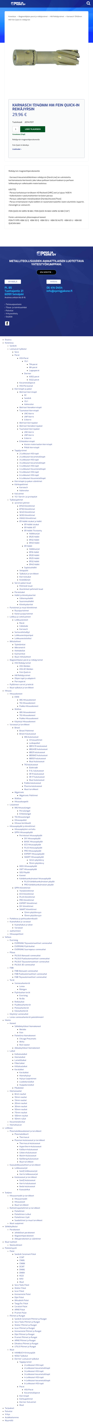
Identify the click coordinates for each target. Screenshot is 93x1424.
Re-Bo (22, 998)
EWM (17, 697)
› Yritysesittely (11, 313)
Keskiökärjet (24, 580)
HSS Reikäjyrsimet (23, 663)
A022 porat (34, 379)
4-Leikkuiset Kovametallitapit (32, 469)
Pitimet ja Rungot (17, 1316)
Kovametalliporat (27, 383)
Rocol (21, 623)
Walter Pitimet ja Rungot (26, 1325)
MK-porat (33, 367)
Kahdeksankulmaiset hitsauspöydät (35, 878)
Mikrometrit (20, 647)
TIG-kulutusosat (31, 764)
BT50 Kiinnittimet (27, 509)
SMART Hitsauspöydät (34, 857)
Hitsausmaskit (21, 1199)
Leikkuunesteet (21, 620)
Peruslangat (24, 811)
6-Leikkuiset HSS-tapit (29, 475)
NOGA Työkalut (21, 1356)
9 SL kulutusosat (36, 771)
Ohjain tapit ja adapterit (25, 678)
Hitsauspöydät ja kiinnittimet (22, 826)
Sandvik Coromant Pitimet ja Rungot (31, 1319)
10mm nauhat (21, 1097)
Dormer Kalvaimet (27, 1402)
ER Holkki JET (30, 527)
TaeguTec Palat (21, 1303)
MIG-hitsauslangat (23, 807)
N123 (21, 1275)
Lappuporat (34, 370)
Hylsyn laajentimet (27, 1078)
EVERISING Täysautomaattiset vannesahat (33, 943)
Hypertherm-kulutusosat (30, 1146)
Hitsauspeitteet (16, 934)
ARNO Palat (20, 1309)
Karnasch (23, 487)
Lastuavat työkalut (18, 349)
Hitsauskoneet (16, 694)
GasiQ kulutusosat (27, 1180)
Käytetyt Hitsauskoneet (25, 721)
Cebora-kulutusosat (28, 1152)
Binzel (17, 727)
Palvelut (8, 1411)
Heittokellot (20, 650)
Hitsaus (8, 691)
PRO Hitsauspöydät (32, 851)
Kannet (22, 875)
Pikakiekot (19, 1088)
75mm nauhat (21, 1112)
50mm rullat (20, 1118)
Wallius (18, 709)
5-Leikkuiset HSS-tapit (29, 472)
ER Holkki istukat (31, 524)
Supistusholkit (30, 567)
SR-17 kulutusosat (37, 777)
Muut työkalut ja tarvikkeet (22, 687)
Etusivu (8, 339)
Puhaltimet (19, 1211)
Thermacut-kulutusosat (29, 1143)
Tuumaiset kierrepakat (29, 429)
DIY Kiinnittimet (26, 906)
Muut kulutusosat (36, 761)
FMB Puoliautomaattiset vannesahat (31, 974)
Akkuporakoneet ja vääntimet (28, 1239)
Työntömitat (20, 644)
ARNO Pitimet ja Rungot (25, 1340)
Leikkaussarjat (21, 1168)
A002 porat (34, 376)
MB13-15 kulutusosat (38, 746)
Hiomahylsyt (25, 1075)
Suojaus (8, 1192)
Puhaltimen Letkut (23, 1214)
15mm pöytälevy (36, 863)
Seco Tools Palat (22, 1285)
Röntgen (23, 989)
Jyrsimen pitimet (22, 503)
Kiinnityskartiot (26, 604)
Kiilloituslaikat (21, 1066)
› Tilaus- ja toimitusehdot (16, 307)
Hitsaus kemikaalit (23, 823)
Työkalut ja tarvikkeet (29, 573)
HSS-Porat (23, 358)
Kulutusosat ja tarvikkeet (26, 1177)
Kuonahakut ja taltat (24, 925)
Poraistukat (20, 592)
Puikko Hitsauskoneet (28, 706)
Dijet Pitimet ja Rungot (25, 1334)
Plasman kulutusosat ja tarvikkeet (30, 1140)
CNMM (22, 1263)
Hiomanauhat (16, 1091)
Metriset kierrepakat (28, 423)
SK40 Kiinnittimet (27, 512)
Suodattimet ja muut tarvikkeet (28, 1220)
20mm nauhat (21, 1103)
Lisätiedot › (17, 149)
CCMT (21, 1257)
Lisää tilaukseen (33, 129)
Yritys (7, 1414)
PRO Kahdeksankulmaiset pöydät (39, 884)
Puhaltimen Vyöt (22, 1217)
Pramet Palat (21, 1313)
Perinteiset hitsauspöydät (30, 835)
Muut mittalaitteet (23, 657)
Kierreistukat (25, 577)
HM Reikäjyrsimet (57, 16)
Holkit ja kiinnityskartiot (25, 595)
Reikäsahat (19, 1002)
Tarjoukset (9, 1408)
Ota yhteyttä (45, 272)
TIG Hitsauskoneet (27, 703)
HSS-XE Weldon (26, 669)
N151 (21, 1279)
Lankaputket (34, 743)
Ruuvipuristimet (22, 610)
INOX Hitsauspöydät (28, 866)
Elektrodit (33, 767)
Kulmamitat (20, 654)
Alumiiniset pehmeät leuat (31, 589)
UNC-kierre (29, 413)
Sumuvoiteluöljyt (22, 632)
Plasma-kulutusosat (33, 786)
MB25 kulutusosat (37, 752)
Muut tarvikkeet (31, 789)
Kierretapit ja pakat (23, 389)
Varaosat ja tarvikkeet (20, 724)
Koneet (13, 1023)
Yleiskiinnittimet (26, 891)
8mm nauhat (20, 1094)
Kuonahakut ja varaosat (20, 921)
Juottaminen (15, 931)
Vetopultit (23, 570)
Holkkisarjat (34, 533)
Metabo (22, 1029)
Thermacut (24, 1137)
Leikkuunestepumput (24, 635)
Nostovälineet (16, 1245)
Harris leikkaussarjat (28, 1174)
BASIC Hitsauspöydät (33, 841)
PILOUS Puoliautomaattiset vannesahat (32, 958)
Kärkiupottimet (21, 484)
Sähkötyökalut (11, 1226)
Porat (17, 355)
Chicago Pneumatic (27, 1038)
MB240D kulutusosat (38, 749)
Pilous (12, 952)
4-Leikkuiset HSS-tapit (29, 466)
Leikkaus (9, 1128)
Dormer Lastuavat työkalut (27, 1359)
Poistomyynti (11, 1248)
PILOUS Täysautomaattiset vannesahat (32, 961)
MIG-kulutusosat (31, 737)
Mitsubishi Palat (22, 1300)
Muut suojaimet (16, 1223)
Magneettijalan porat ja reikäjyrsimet (33, 16)
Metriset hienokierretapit (30, 407)
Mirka (21, 1041)
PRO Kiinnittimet (26, 900)
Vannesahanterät (22, 983)
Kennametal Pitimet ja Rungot (28, 1331)
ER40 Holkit (34, 543)
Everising (14, 940)
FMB (12, 968)
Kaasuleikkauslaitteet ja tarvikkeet (25, 1165)
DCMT (21, 1266)
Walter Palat (20, 1288)
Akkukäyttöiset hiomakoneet (27, 1048)
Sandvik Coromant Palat (25, 1254)
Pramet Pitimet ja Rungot (26, 1337)
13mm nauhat (21, 1100)
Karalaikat (19, 1069)
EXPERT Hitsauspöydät (34, 854)
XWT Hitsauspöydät (28, 869)
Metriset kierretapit (28, 392)
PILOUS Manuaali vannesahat (28, 955)
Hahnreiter (29, 404)
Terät (12, 980)
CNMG (22, 1260)
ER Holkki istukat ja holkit (30, 521)
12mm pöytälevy (36, 860)
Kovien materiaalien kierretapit (38, 444)
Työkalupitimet (16, 500)
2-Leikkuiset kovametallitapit (32, 456)
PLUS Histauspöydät (33, 848)
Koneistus (12, 16)
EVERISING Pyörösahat (25, 946)
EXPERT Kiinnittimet (28, 903)
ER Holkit (28, 546)
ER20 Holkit (34, 555)
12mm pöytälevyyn (32, 912)
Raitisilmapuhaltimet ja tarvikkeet (25, 1208)
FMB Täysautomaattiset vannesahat (31, 977)
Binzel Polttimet (26, 730)
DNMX (22, 1272)
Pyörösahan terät (22, 992)
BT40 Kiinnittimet (27, 506)
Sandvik (13, 346)
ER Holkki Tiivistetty (33, 530)
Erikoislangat (25, 814)
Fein (21, 1032)
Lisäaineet (14, 804)
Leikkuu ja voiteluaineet (20, 617)
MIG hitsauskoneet (27, 712)
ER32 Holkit (34, 540)
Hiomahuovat (16, 1125)
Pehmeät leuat (26, 586)
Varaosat (19, 928)
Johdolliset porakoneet (25, 1232)
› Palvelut (9, 310)
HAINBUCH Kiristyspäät (25, 1352)
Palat (12, 1251)
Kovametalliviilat (17, 1122)
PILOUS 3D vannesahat (25, 964)
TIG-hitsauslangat (22, 817)
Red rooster (24, 1045)
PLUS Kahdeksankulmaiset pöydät (39, 881)
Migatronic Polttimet (28, 795)
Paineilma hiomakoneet (25, 1035)
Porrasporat (20, 681)
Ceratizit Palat (21, 1306)
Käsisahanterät (21, 1011)
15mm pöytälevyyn (32, 915)
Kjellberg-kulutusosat (29, 1159)
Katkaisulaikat (21, 1054)
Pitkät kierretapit (31, 447)
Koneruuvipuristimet (24, 614)
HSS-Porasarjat (26, 386)
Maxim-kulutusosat (27, 1155)
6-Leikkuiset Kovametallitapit (32, 478)
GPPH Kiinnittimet (22, 888)
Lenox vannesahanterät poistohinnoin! (27, 1017)
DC (25, 395)
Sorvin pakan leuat (23, 583)
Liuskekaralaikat (26, 1082)
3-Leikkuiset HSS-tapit (29, 460)
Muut (21, 1282)
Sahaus (8, 937)
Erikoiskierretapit (27, 441)
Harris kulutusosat (27, 1183)
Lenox (22, 986)
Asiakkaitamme (12, 1417)
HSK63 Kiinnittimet (27, 518)
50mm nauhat (21, 1109)
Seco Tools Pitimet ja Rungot (27, 1322)
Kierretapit (24, 1396)
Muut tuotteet (11, 1242)
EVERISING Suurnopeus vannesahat (30, 949)
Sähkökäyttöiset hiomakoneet (28, 1026)
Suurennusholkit (26, 601)
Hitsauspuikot (21, 820)
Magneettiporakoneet (24, 1236)
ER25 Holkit (34, 537)
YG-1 (26, 361)
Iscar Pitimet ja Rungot (25, 1328)
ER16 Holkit (34, 552)
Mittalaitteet (15, 641)
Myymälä (9, 1420)
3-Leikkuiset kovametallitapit (32, 463)
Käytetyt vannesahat (19, 1014)
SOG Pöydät (24, 872)
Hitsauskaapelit (21, 801)
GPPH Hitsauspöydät (24, 832)
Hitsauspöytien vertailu (25, 829)
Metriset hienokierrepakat (31, 426)
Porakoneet (15, 1229)
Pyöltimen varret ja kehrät (21, 684)
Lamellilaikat (20, 1060)
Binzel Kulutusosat (27, 734)
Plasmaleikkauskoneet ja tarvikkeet (25, 1131)
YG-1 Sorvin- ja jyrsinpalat (26, 496)
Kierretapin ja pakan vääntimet (28, 481)
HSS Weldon (24, 666)
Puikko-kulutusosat (32, 783)
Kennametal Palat (23, 1294)
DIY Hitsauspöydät (32, 838)
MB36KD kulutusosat (38, 755)
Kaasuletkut (24, 1189)
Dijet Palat (19, 1297)
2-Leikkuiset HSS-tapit (29, 453)
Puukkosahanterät (23, 1005)
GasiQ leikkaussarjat (28, 1171)
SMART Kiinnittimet (28, 909)
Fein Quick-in (25, 672)
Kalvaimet (19, 493)
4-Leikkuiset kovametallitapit (37, 1380)
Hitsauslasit (20, 1202)
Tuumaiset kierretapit (29, 410)
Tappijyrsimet (21, 450)
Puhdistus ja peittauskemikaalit (24, 918)
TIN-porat (33, 364)
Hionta (8, 1020)
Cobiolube (23, 626)
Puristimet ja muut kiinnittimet (23, 607)
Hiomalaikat (20, 1057)
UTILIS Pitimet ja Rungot (25, 1346)
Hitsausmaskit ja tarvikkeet (22, 1195)
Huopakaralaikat (26, 1085)
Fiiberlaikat (20, 1063)
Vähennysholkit (26, 598)
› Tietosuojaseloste (13, 304)
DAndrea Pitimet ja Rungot (26, 1343)
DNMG (22, 1269)
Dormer (27, 373)
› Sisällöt (8, 316)
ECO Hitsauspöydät (32, 844)
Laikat (12, 1051)
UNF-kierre (29, 416)
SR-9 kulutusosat (36, 774)
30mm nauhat (21, 1106)
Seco (17, 352)
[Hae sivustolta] (88, 3)
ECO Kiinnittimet (26, 894)
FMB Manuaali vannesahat (26, 971)
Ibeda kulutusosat (27, 1186)
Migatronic (19, 792)
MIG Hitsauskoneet (27, 700)
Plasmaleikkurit (22, 1134)
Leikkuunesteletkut (23, 638)
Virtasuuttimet (35, 740)
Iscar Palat (19, 1291)
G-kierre (27, 419)
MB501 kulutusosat (37, 758)
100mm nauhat (21, 1115)
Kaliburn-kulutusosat (28, 1149)
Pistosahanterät (22, 1008)
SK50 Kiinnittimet (27, 515)
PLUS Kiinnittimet (27, 897)
